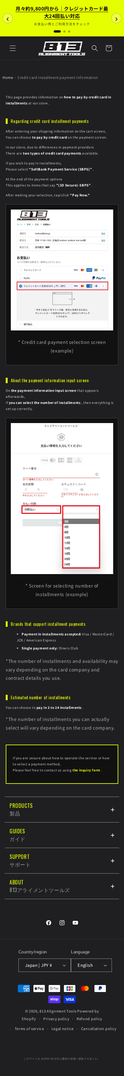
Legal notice (63, 1028)
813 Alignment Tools (57, 1010)
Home (8, 77)
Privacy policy (56, 1018)
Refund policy (89, 1018)
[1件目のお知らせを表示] (57, 31)
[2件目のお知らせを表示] (64, 31)
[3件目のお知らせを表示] (69, 31)
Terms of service (29, 1028)
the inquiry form (86, 770)
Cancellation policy (99, 1028)
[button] (13, 48)
